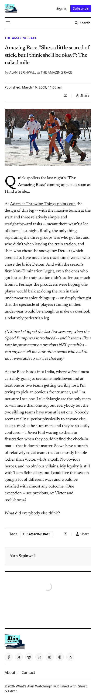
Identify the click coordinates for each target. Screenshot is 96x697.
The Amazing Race (21, 38)
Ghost (82, 686)
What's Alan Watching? (33, 686)
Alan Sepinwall (22, 72)
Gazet (12, 691)
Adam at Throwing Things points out (42, 204)
